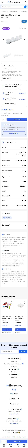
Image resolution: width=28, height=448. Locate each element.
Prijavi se (23, 351)
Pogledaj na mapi (14, 423)
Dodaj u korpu (17, 119)
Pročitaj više (5, 78)
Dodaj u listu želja (13, 133)
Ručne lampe (14, 11)
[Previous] (4, 39)
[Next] (24, 39)
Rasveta (5, 11)
